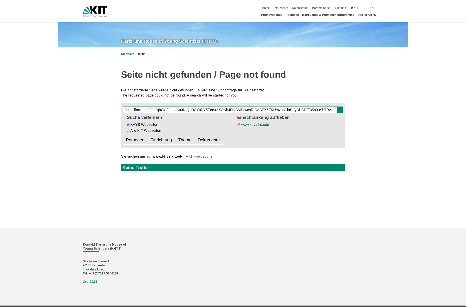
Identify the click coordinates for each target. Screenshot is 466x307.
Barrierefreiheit (321, 7)
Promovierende (271, 14)
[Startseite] (382, 15)
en (372, 7)
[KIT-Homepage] (95, 11)
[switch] (381, 8)
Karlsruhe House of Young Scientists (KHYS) (169, 41)
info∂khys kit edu (94, 269)
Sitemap (340, 7)
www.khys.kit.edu (254, 125)
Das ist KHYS (367, 14)
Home (266, 7)
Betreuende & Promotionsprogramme (328, 14)
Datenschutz (300, 7)
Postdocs (292, 14)
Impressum (281, 7)
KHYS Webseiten (144, 125)
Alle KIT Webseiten (145, 131)
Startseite (127, 53)
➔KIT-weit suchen (199, 156)
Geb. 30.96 (90, 281)
